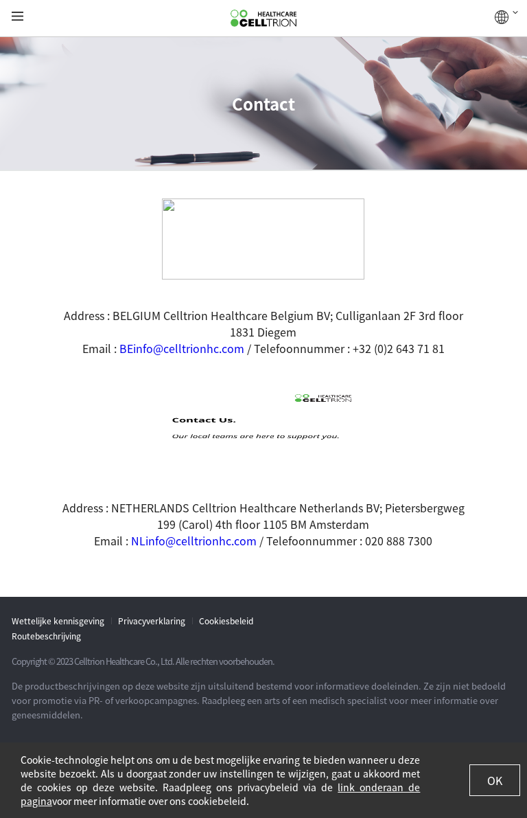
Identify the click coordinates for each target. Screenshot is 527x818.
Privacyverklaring (151, 621)
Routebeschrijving (46, 636)
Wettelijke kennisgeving (58, 621)
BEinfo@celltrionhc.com (181, 348)
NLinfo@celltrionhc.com (194, 540)
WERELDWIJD (506, 17)
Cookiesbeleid (226, 621)
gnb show (17, 17)
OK (494, 780)
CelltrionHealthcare (263, 18)
